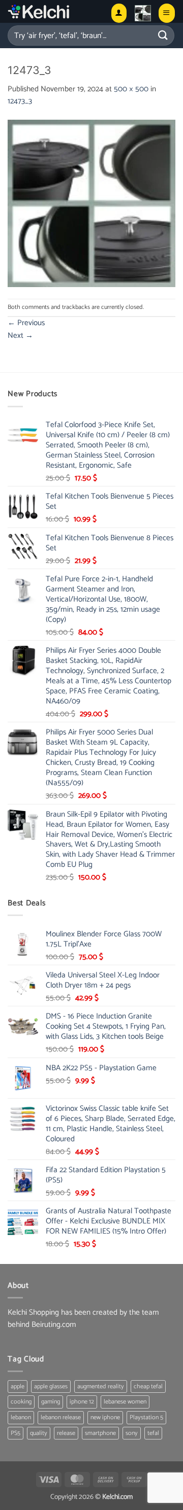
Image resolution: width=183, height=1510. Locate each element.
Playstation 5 (146, 1417)
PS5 (15, 1433)
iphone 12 (82, 1401)
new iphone (105, 1417)
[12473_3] (91, 203)
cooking (21, 1401)
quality (38, 1433)
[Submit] (163, 35)
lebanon (21, 1417)
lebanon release (61, 1417)
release (66, 1433)
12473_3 (20, 101)
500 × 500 (131, 89)
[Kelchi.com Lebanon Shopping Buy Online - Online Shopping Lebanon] (55, 11)
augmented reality (100, 1386)
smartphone (100, 1433)
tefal (153, 1433)
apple (17, 1386)
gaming (50, 1401)
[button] (143, 13)
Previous (26, 323)
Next (20, 335)
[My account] (119, 13)
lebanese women (125, 1401)
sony (132, 1433)
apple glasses (51, 1386)
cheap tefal (148, 1386)
